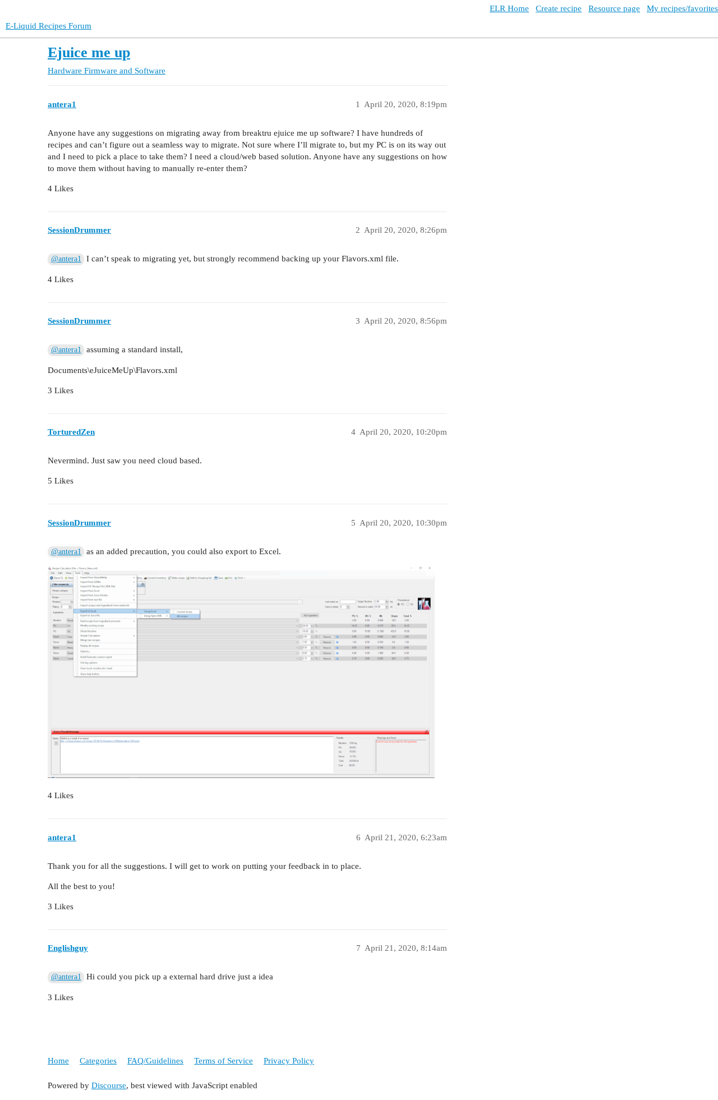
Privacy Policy (289, 1060)
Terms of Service (223, 1060)
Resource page (614, 8)
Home (58, 1060)
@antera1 (66, 259)
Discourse (108, 1085)
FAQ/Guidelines (155, 1060)
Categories (98, 1060)
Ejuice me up (89, 52)
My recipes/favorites (682, 8)
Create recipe (559, 8)
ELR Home (509, 8)
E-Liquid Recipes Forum (48, 25)
